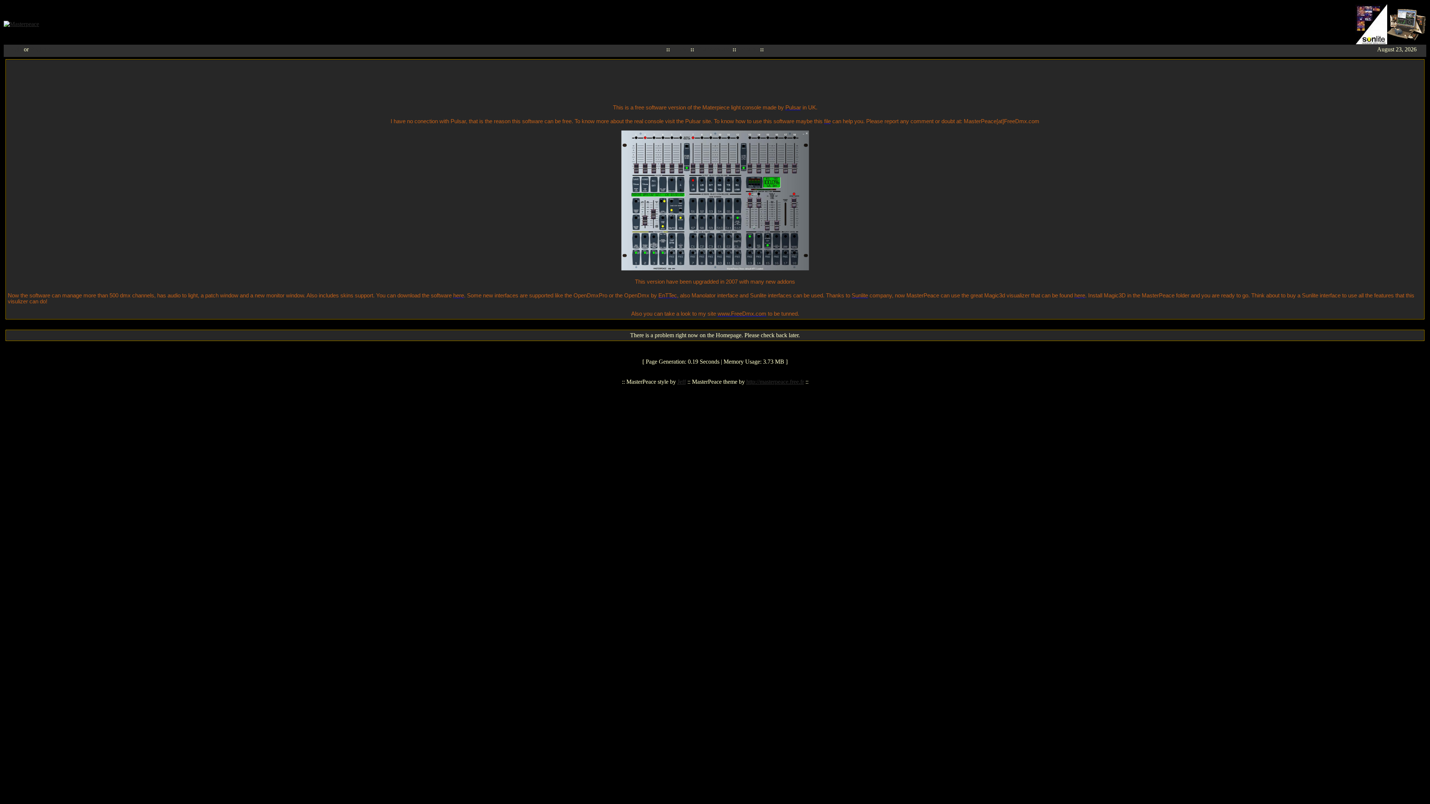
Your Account (713, 49)
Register (40, 49)
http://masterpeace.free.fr (775, 382)
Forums (748, 49)
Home (680, 49)
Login (15, 49)
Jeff (681, 382)
